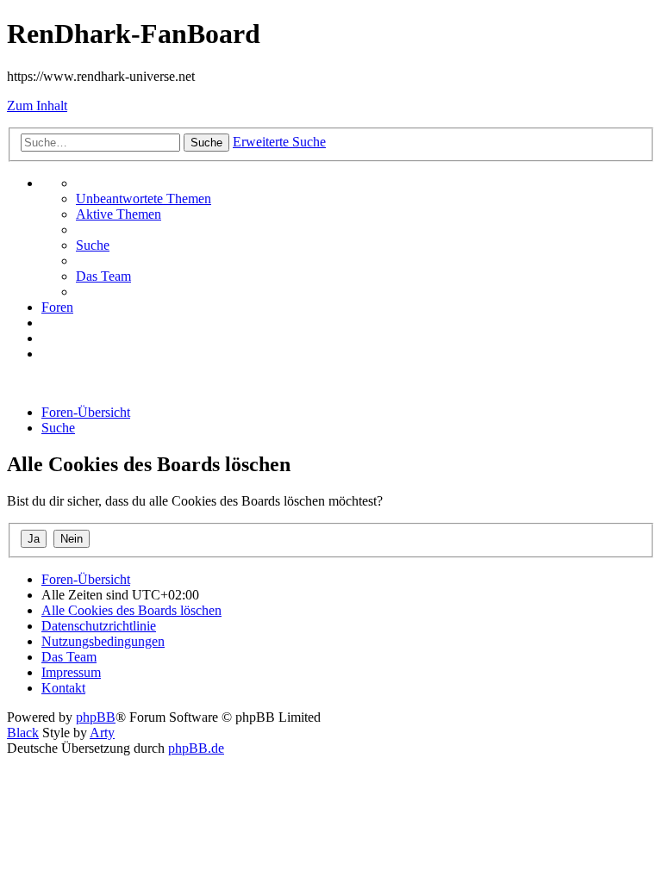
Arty (102, 732)
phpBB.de (196, 748)
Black (23, 732)
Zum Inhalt (37, 105)
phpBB (96, 717)
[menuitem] (143, 198)
